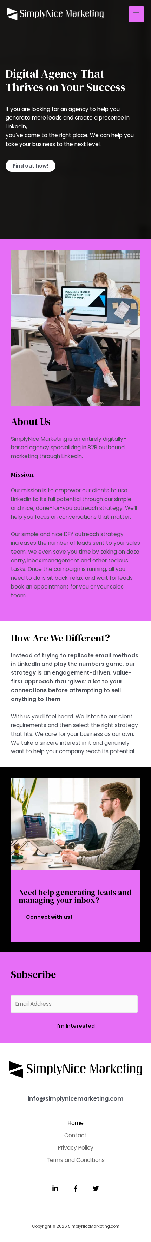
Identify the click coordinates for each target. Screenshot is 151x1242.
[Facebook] (75, 1188)
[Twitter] (96, 1188)
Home (76, 1123)
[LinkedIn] (55, 1188)
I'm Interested (75, 1025)
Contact (75, 1135)
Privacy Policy (75, 1147)
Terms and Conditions (76, 1160)
